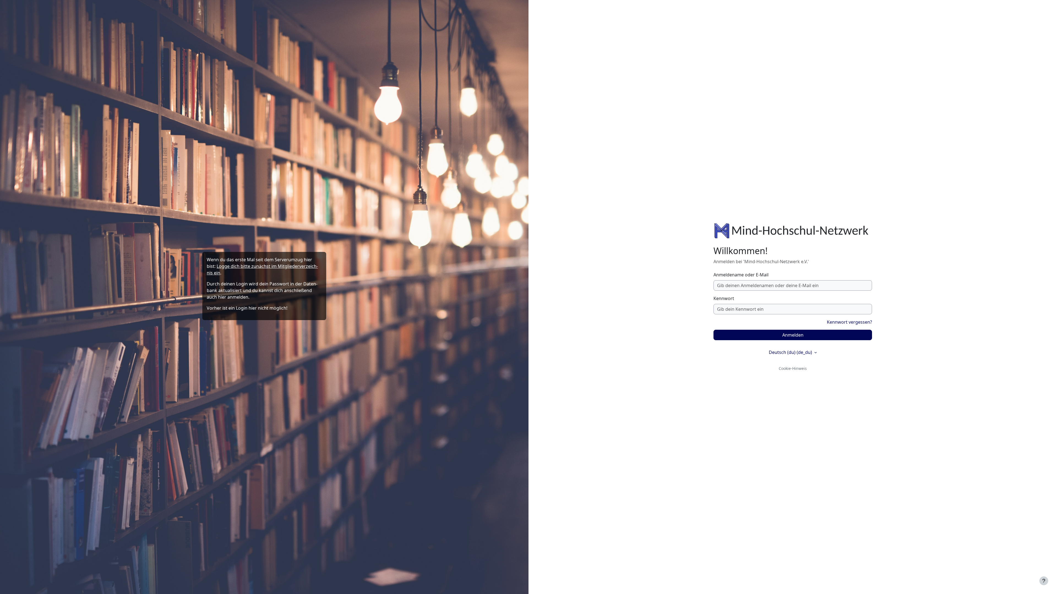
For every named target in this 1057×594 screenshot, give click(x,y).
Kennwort (723, 298)
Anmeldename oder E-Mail (741, 275)
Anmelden (792, 335)
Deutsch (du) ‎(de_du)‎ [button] (791, 352)
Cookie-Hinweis (793, 368)
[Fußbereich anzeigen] (1043, 580)
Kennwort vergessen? (849, 322)
